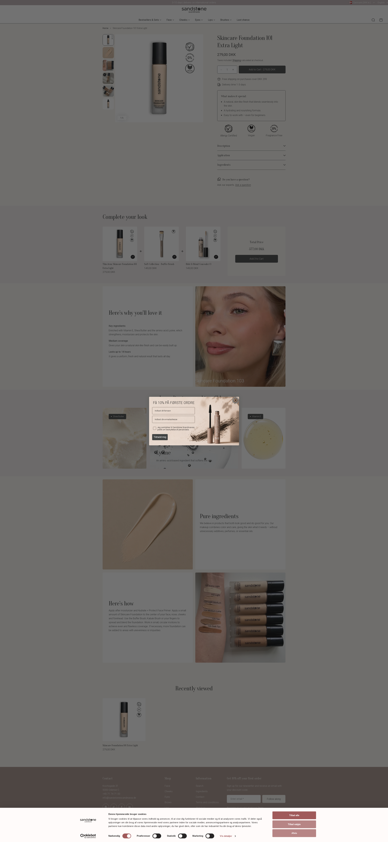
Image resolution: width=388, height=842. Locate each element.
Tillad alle (294, 815)
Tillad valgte (294, 824)
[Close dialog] (235, 400)
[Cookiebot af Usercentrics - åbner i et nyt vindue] (88, 836)
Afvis (294, 833)
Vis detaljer (226, 836)
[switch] (156, 835)
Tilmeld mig (160, 437)
